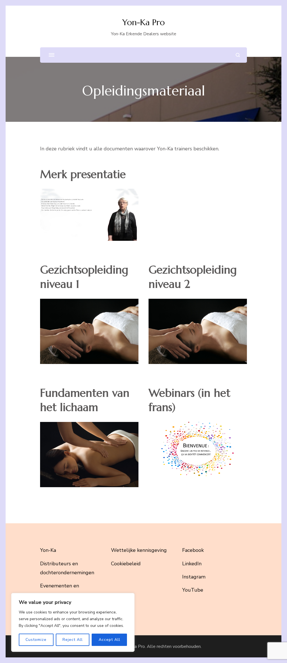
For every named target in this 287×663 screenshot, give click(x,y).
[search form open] (238, 55)
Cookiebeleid (126, 563)
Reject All (73, 639)
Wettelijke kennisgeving (139, 550)
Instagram (193, 576)
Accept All (109, 639)
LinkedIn (192, 563)
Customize (36, 639)
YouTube (192, 590)
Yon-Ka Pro (143, 22)
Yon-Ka (48, 550)
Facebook (193, 550)
